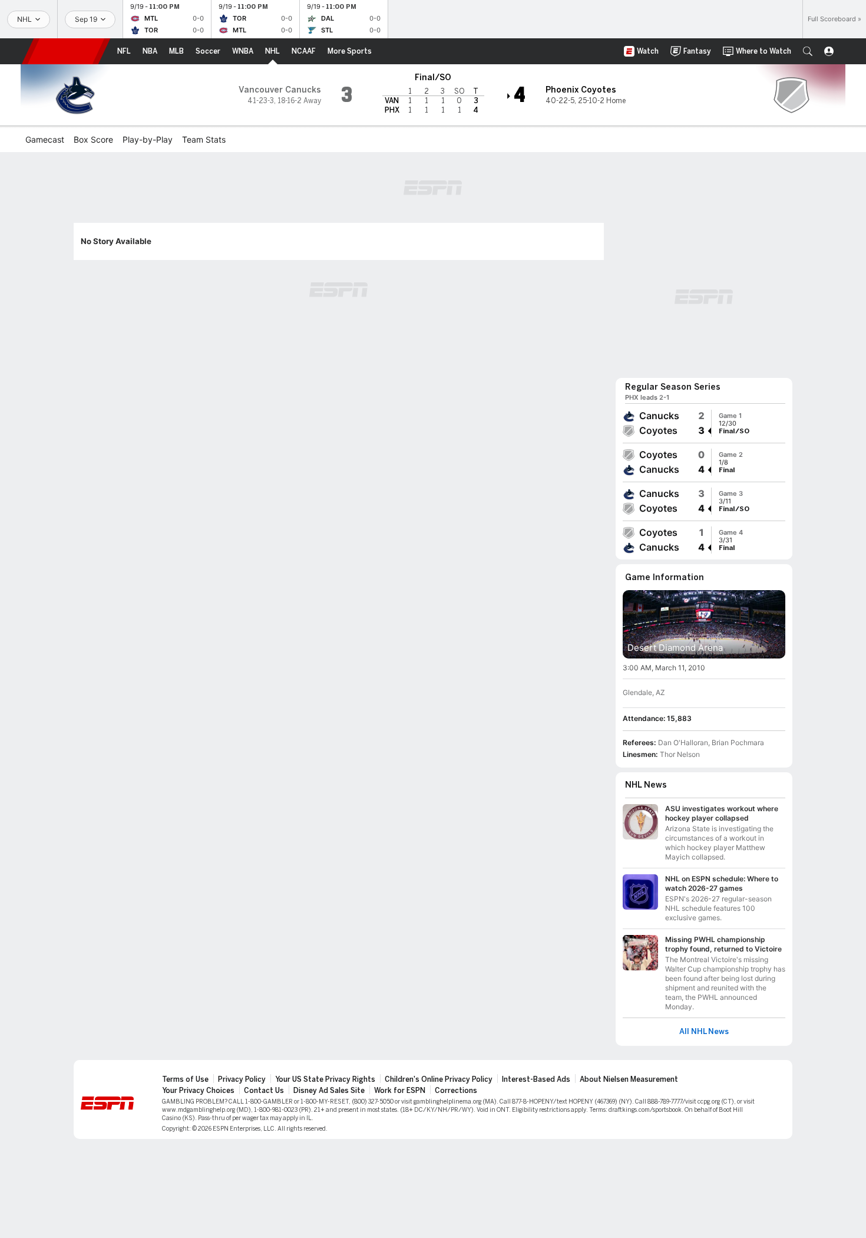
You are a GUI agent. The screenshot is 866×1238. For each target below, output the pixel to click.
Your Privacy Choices (198, 1090)
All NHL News (704, 1032)
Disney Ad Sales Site (329, 1090)
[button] (807, 51)
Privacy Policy (242, 1079)
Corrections (456, 1090)
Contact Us (264, 1090)
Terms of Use (185, 1079)
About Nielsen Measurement (629, 1079)
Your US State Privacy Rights (325, 1079)
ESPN (66, 51)
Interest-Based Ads (536, 1079)
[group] (704, 423)
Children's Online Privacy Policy (439, 1079)
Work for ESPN (399, 1090)
